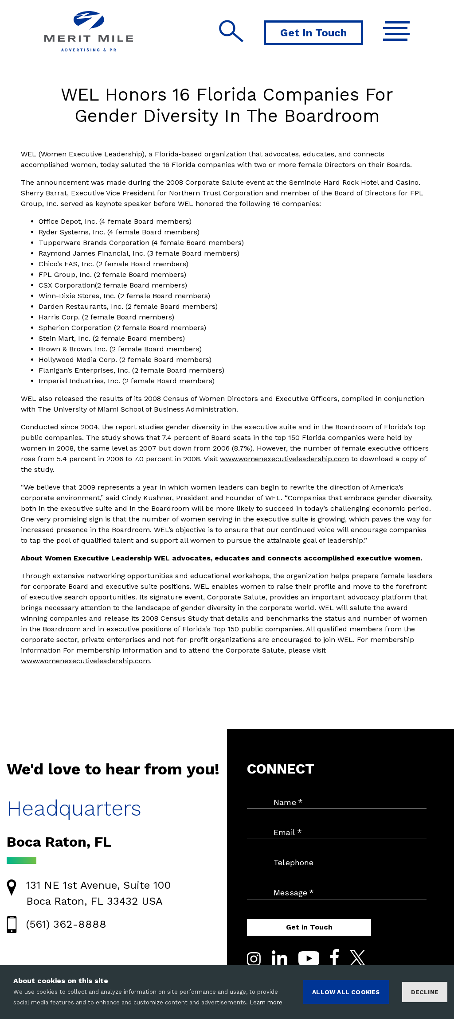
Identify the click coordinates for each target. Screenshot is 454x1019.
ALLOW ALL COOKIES (346, 992)
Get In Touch (313, 33)
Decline (424, 992)
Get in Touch (309, 927)
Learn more (266, 1002)
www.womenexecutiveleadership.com (284, 459)
